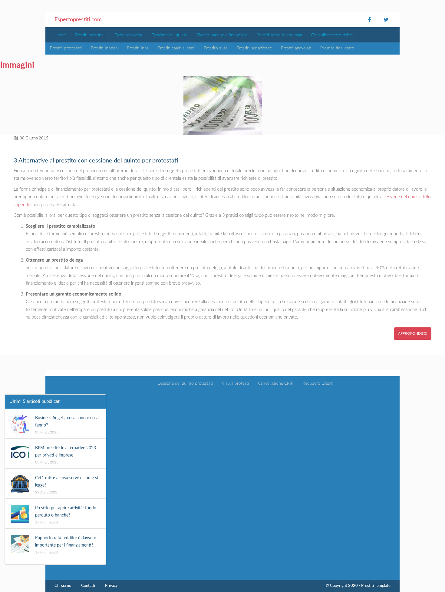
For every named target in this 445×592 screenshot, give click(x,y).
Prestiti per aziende (254, 48)
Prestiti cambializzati (176, 48)
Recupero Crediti (318, 383)
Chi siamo (62, 586)
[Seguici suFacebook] (369, 19)
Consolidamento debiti (332, 35)
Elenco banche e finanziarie (222, 35)
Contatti (88, 586)
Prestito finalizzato (337, 48)
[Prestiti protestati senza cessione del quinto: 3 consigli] (222, 105)
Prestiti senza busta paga (279, 35)
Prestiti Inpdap (104, 48)
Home (60, 35)
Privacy (111, 586)
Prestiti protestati (66, 48)
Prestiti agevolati (296, 48)
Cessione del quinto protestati (185, 383)
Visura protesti (235, 383)
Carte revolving (128, 35)
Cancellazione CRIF (275, 383)
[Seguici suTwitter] (386, 19)
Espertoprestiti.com (78, 19)
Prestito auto (216, 48)
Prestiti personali (90, 35)
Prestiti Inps (138, 48)
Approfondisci (412, 333)
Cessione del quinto (169, 35)
